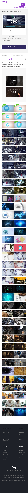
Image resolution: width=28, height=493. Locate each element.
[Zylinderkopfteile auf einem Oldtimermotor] (8, 362)
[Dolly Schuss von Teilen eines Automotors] (8, 321)
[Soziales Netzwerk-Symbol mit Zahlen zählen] (8, 116)
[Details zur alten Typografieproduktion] (20, 141)
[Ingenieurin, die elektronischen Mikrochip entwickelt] (20, 404)
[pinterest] (12, 470)
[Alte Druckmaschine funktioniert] (8, 190)
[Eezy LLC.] (14, 467)
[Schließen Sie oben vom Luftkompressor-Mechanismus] (8, 354)
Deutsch (5, 457)
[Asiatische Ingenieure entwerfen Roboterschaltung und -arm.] (20, 387)
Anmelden (21, 7)
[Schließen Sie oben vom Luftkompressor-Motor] (20, 346)
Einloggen (16, 7)
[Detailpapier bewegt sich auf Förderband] (20, 149)
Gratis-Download (15, 47)
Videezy (5, 437)
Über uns (21, 450)
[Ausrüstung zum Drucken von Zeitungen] (8, 182)
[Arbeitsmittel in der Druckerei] (8, 157)
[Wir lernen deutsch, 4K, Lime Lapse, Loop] (14, 92)
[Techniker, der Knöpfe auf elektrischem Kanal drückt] (20, 362)
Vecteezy (5, 434)
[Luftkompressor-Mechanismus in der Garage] (8, 346)
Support (21, 437)
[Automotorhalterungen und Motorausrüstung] (20, 313)
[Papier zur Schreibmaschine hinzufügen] (8, 313)
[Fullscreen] (23, 26)
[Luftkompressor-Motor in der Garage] (20, 338)
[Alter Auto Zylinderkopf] (20, 321)
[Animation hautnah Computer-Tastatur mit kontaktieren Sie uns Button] (20, 379)
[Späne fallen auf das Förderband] (20, 371)
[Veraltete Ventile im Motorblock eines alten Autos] (8, 330)
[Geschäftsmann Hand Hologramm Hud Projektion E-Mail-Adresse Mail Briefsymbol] (8, 207)
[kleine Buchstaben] (20, 198)
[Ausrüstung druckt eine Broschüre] (8, 165)
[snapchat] (18, 470)
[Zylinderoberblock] (8, 305)
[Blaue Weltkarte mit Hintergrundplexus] (20, 412)
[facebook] (7, 470)
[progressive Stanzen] (20, 190)
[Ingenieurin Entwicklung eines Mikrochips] (8, 404)
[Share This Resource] (15, 32)
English (5, 450)
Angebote (21, 432)
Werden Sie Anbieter (6, 440)
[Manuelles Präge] (20, 280)
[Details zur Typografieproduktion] (20, 157)
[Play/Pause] (4, 26)
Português (5, 454)
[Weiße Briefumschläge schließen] (8, 133)
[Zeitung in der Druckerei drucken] (20, 174)
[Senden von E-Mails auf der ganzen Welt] (8, 289)
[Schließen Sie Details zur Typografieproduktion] (20, 165)
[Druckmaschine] (8, 141)
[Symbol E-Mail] (20, 248)
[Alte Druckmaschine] (20, 182)
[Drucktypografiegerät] (8, 149)
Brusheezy (6, 432)
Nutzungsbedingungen (7, 480)
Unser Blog (21, 454)
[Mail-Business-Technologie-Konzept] (8, 297)
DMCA (20, 439)
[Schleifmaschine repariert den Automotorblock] (8, 338)
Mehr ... (5, 459)
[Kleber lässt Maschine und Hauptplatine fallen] (20, 395)
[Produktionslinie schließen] (20, 354)
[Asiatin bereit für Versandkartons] (8, 395)
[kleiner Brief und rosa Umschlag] (8, 198)
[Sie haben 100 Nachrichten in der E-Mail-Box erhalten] (8, 108)
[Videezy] (4, 2)
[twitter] (10, 470)
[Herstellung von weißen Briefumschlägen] (20, 133)
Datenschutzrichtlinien (19, 480)
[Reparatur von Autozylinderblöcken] (8, 412)
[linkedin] (20, 470)
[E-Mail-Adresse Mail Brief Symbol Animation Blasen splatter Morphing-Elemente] (8, 231)
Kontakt (20, 457)
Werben (21, 434)
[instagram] (15, 470)
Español (5, 452)
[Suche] (23, 4)
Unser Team (22, 452)
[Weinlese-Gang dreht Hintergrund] (20, 305)
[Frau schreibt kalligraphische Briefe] (8, 256)
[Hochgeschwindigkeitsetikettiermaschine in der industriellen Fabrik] (8, 387)
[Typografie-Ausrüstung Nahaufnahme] (8, 174)
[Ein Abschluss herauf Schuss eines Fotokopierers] (8, 371)
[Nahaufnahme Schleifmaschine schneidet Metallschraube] (20, 330)
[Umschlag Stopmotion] (20, 239)
